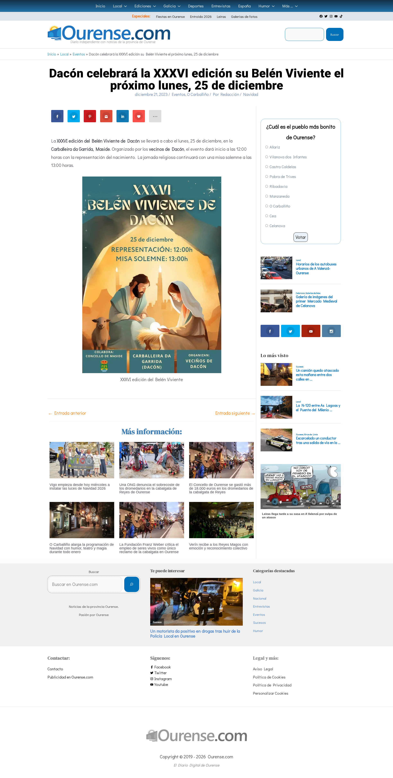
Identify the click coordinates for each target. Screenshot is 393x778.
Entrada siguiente (235, 413)
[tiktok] (342, 16)
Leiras (221, 16)
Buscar (334, 34)
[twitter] (326, 16)
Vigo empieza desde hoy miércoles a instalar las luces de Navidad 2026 (80, 486)
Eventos (178, 94)
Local (257, 582)
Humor (258, 630)
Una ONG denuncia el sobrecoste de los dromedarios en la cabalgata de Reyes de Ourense (149, 488)
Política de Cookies (269, 676)
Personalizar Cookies (270, 693)
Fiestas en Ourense (170, 16)
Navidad (250, 94)
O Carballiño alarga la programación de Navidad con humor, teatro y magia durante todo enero (82, 548)
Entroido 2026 (201, 16)
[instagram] (332, 16)
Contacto (55, 668)
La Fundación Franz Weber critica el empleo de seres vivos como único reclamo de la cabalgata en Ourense (149, 548)
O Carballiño (198, 94)
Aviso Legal (263, 668)
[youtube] (336, 16)
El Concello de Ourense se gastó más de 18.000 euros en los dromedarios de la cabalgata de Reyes (221, 488)
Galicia (258, 590)
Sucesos (259, 622)
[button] (124, 5)
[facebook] (322, 16)
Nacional (259, 598)
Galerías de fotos (244, 16)
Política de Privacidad (272, 684)
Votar (301, 237)
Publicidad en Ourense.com (70, 676)
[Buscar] (131, 584)
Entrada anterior (67, 413)
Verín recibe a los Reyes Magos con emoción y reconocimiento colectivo (218, 546)
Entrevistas (261, 606)
